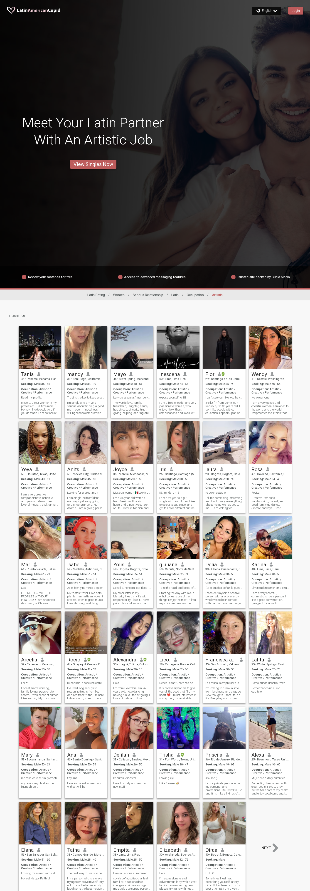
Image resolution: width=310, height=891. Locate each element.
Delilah (121, 755)
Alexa (257, 755)
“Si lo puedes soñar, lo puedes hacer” (224, 587)
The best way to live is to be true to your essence (86, 873)
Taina (73, 850)
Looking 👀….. (168, 778)
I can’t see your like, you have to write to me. (224, 397)
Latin (175, 295)
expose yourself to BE (172, 397)
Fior (209, 374)
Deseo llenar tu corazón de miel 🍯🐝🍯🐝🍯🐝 (178, 683)
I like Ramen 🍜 (169, 783)
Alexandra (124, 660)
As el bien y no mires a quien (85, 587)
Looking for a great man (82, 492)
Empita (121, 850)
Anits (73, 469)
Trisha (166, 755)
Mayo (119, 374)
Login (296, 11)
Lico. (164, 660)
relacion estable (215, 492)
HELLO (209, 873)
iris (162, 469)
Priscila (213, 755)
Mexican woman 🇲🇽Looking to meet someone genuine (132, 492)
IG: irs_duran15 (169, 492)
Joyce (120, 469)
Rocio (73, 660)
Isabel (74, 564)
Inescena (169, 374)
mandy (75, 374)
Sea (23, 587)
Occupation (195, 295)
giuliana (168, 564)
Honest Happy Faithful (35, 878)
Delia (211, 564)
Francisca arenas (220, 660)
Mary (27, 755)
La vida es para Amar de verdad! (132, 397)
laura (211, 469)
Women (119, 295)
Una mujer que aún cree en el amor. (132, 873)
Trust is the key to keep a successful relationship (86, 397)
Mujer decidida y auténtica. (268, 778)
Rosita (255, 492)
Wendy (259, 374)
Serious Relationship (148, 295)
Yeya (26, 469)
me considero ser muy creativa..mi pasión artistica (40, 778)
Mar (25, 564)
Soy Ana (72, 778)
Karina (258, 564)
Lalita (257, 660)
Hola (116, 683)
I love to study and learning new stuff (130, 785)
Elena (27, 850)
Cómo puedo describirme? (268, 683)
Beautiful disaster (124, 778)
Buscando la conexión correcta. (86, 683)
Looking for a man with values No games (40, 873)
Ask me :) (211, 778)
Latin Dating (96, 295)
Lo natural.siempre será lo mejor (224, 683)
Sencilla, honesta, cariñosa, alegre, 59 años (132, 587)
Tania (27, 374)
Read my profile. (31, 397)
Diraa (211, 850)
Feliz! (24, 683)
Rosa (257, 469)
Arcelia (29, 660)
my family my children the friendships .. (37, 785)
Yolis (118, 564)
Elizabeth (170, 850)
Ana (71, 755)
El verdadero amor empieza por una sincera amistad (270, 587)
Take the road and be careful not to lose (178, 587)
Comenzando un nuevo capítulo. (265, 689)
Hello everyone (260, 397)
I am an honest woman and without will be (84, 785)
